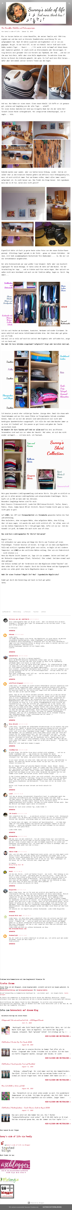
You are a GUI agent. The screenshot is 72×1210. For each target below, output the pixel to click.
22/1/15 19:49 (22, 836)
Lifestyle (27, 611)
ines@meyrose (13, 750)
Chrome (11, 983)
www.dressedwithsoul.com (17, 928)
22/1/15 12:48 (23, 724)
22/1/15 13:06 (23, 749)
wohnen (43, 611)
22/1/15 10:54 (23, 655)
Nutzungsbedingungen (26, 990)
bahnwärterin (13, 655)
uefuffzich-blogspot (16, 683)
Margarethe (12, 889)
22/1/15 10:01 (19, 634)
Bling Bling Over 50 (16, 864)
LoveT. (11, 793)
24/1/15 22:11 (26, 915)
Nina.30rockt (13, 724)
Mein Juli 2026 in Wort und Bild (13, 1086)
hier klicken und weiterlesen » (57, 1036)
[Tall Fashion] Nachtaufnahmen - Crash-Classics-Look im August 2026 (26, 1108)
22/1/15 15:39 (18, 793)
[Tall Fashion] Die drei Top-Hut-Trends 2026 (17, 1042)
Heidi (11, 871)
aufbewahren (6, 611)
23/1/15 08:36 (18, 871)
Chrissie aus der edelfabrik (19, 619)
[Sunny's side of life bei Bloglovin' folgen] (2, 1145)
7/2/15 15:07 (23, 935)
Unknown (11, 634)
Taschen (36, 611)
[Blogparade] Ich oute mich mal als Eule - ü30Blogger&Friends (23, 1020)
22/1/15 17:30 (22, 813)
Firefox (3, 983)
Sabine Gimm (13, 851)
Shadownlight (13, 935)
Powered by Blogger (37, 1203)
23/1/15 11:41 (21, 889)
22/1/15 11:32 (28, 683)
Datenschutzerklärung (7, 990)
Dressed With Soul (15, 915)
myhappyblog (13, 836)
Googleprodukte (42, 990)
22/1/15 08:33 (34, 619)
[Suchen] (69, 4)
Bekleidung (17, 611)
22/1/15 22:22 (22, 851)
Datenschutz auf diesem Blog (24, 1010)
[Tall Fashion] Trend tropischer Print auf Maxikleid (18, 1064)
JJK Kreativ (13, 813)
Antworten (12, 630)
